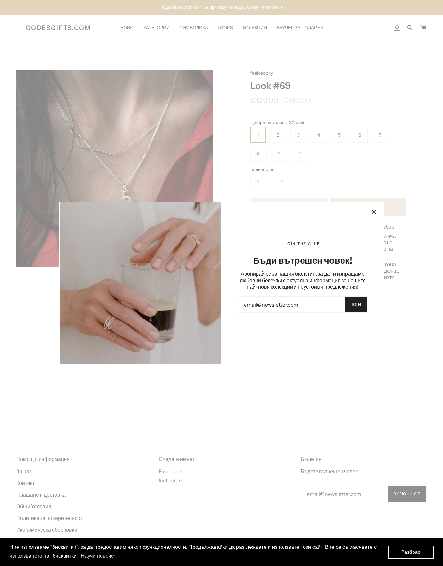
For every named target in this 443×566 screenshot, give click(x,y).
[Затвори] (374, 212)
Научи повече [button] (97, 556)
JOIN (356, 304)
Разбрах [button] (410, 552)
